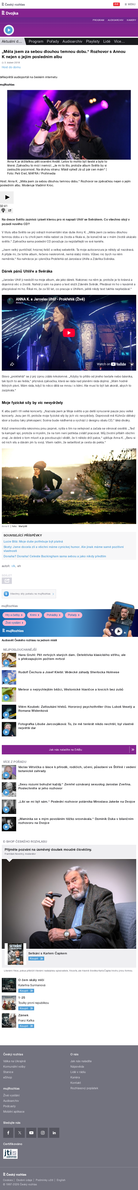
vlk (13, 566)
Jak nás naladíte (81, 1061)
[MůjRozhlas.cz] (7, 85)
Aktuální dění (12, 41)
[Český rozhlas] (13, 4)
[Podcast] (3, 210)
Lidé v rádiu (78, 1072)
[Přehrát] (7, 197)
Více (119, 41)
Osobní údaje (24, 1180)
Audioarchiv (115, 20)
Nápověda (77, 1066)
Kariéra (75, 1077)
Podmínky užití (44, 1180)
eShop (7, 1077)
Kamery (131, 20)
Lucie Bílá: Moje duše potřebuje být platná (33, 541)
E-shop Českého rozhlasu (25, 841)
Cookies (8, 1180)
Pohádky (52, 615)
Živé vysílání (12, 622)
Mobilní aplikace (14, 1111)
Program (98, 20)
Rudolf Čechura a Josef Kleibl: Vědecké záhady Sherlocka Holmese (68, 672)
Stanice (8, 1072)
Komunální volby (14, 1066)
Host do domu (11, 67)
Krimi (33, 615)
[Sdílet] (9, 210)
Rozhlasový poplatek (84, 1088)
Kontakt (75, 1083)
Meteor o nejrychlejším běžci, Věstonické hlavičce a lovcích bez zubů (70, 689)
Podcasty (9, 1106)
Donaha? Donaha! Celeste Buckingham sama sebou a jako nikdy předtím (55, 556)
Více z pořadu (14, 762)
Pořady (53, 41)
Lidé (107, 41)
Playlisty (93, 41)
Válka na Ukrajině (14, 1061)
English (61, 1180)
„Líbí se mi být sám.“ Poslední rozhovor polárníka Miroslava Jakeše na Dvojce (76, 801)
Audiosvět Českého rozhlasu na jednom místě (29, 640)
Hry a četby (12, 615)
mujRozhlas (9, 606)
